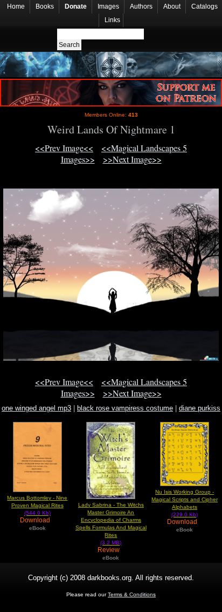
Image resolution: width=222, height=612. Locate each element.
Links (112, 20)
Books (45, 6)
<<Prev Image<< (64, 147)
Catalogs (204, 6)
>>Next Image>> (132, 159)
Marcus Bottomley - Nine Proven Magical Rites (37, 505)
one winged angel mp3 (36, 408)
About (172, 6)
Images (108, 6)
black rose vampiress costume (125, 408)
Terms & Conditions (132, 594)
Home (16, 6)
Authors (141, 6)
